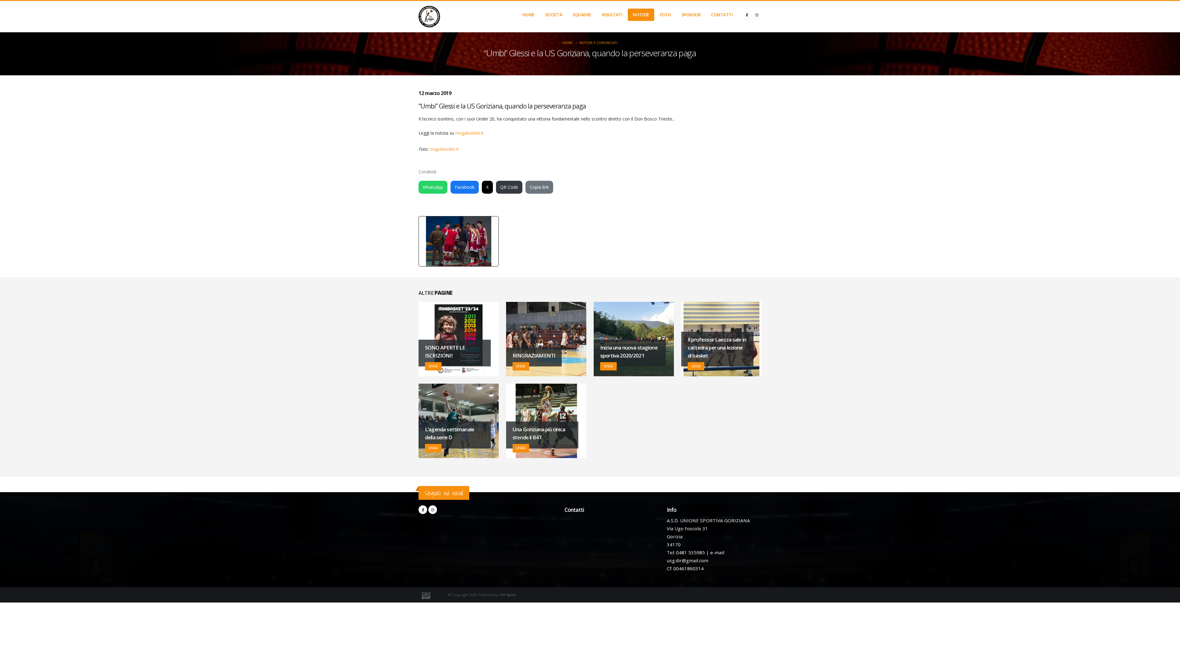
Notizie (641, 15)
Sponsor (691, 15)
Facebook (464, 187)
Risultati (612, 15)
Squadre (582, 15)
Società (553, 15)
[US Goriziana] (429, 16)
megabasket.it (469, 133)
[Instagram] (757, 14)
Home (528, 15)
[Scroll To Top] (1169, 657)
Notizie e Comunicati (599, 42)
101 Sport (508, 594)
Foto (665, 15)
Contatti (722, 15)
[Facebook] (746, 14)
